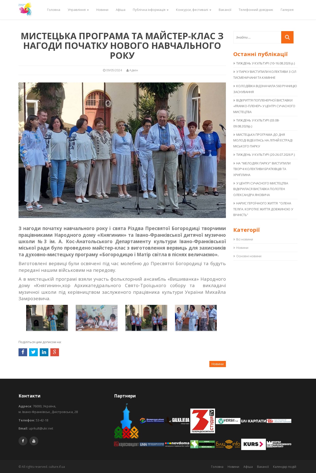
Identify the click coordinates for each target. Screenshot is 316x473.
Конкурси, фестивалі (192, 9)
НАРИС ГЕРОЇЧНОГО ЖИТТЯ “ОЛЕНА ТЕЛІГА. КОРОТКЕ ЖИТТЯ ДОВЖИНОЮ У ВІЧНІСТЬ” (263, 209)
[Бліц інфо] (228, 444)
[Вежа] (279, 444)
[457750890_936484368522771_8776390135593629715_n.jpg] (97, 317)
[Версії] (228, 420)
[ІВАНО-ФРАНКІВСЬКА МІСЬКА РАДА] (126, 420)
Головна (53, 9)
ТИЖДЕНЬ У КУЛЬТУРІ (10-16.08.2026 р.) (265, 63)
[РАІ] (279, 420)
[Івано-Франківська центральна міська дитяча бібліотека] (152, 420)
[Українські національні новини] (152, 444)
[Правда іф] (203, 444)
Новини (102, 9)
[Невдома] (177, 444)
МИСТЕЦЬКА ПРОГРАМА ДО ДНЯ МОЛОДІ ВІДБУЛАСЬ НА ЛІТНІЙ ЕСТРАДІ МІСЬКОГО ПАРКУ (263, 140)
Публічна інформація (149, 9)
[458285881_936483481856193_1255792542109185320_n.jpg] (196, 317)
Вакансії (225, 9)
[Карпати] (254, 420)
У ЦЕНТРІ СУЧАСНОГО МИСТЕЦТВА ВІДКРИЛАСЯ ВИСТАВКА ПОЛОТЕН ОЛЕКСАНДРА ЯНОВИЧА (260, 189)
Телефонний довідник (256, 9)
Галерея (287, 9)
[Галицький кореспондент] (126, 444)
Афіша (120, 9)
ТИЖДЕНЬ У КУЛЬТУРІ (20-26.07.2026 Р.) (265, 154)
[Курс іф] (254, 444)
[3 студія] (203, 420)
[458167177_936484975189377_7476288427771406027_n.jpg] (146, 317)
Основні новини (248, 256)
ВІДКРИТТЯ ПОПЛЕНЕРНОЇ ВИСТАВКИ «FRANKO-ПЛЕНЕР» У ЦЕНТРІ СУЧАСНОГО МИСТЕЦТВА (264, 106)
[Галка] (177, 420)
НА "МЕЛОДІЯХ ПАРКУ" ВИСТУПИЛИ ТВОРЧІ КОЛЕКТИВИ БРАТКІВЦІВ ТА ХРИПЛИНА (262, 169)
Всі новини (244, 239)
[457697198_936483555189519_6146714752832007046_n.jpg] (47, 317)
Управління (77, 9)
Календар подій (284, 467)
